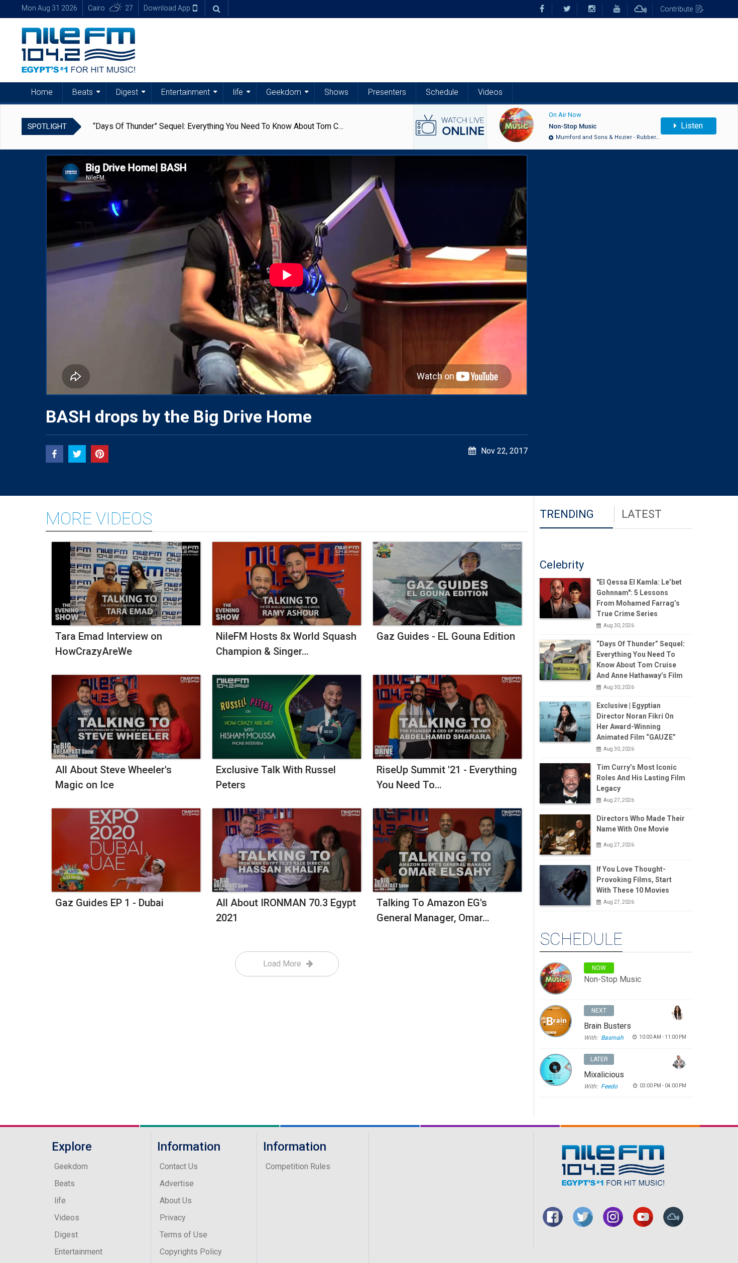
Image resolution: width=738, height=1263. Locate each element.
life (238, 92)
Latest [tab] (642, 514)
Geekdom (283, 92)
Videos (490, 92)
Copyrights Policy (191, 1251)
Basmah (612, 1037)
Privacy (173, 1217)
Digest (127, 92)
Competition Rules (298, 1166)
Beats (82, 92)
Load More (282, 963)
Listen (691, 125)
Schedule (442, 92)
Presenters (387, 92)
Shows (336, 92)
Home (42, 92)
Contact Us (179, 1166)
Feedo (609, 1086)
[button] (54, 454)
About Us (176, 1200)
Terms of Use (183, 1234)
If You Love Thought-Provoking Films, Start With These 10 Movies (634, 879)
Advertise (177, 1183)
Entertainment (185, 92)
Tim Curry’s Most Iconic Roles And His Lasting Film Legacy (640, 777)
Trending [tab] (567, 514)
